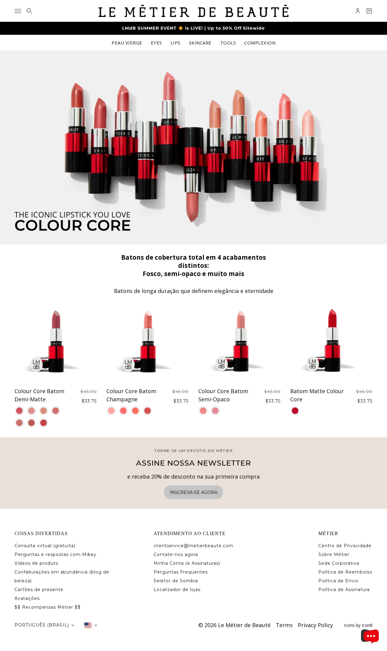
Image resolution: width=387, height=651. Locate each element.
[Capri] (203, 410)
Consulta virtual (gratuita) (45, 545)
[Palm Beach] (147, 410)
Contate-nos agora (176, 554)
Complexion (259, 43)
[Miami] (111, 410)
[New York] (295, 410)
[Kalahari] (55, 410)
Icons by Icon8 (358, 625)
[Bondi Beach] (19, 422)
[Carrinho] (369, 11)
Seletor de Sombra (176, 581)
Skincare (200, 43)
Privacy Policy (315, 625)
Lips (175, 43)
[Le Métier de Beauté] (193, 11)
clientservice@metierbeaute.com (193, 545)
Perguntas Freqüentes (181, 572)
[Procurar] (29, 11)
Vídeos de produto (37, 563)
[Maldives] (31, 422)
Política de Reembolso (345, 572)
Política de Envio (338, 581)
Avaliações (27, 598)
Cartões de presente (39, 589)
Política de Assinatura (344, 589)
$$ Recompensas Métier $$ (48, 607)
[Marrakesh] (135, 410)
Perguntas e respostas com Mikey (55, 554)
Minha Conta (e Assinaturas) (187, 563)
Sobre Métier (334, 554)
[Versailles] (215, 410)
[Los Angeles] (43, 410)
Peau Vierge (127, 43)
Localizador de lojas (177, 589)
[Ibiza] (123, 410)
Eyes (156, 43)
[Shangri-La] (43, 422)
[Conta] (357, 11)
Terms (284, 625)
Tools (228, 43)
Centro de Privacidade (345, 545)
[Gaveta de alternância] (18, 11)
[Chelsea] (31, 410)
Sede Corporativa (338, 563)
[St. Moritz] (19, 410)
